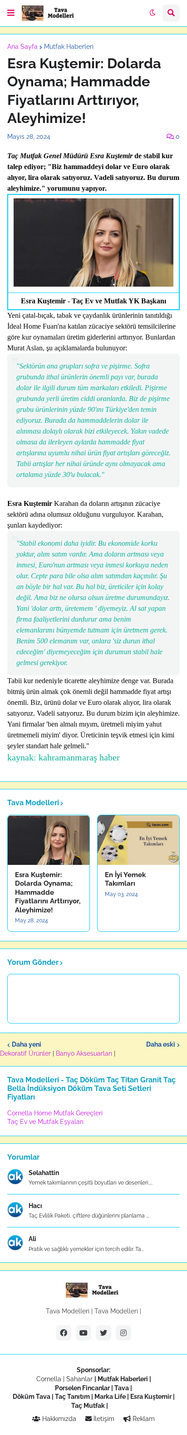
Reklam (143, 1418)
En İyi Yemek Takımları (125, 879)
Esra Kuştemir (151, 1396)
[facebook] (63, 1333)
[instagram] (123, 1333)
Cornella (48, 1379)
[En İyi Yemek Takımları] (138, 840)
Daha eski (160, 1044)
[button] (11, 13)
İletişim (103, 1418)
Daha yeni (26, 1044)
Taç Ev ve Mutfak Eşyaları (45, 1121)
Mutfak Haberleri (69, 46)
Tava (121, 1388)
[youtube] (83, 1333)
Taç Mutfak (88, 1405)
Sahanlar (79, 1379)
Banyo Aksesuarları (85, 1053)
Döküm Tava (31, 1396)
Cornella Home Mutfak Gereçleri (55, 1113)
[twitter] (103, 1333)
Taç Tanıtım (72, 1396)
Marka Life (110, 1396)
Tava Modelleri (116, 1311)
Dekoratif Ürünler (26, 1053)
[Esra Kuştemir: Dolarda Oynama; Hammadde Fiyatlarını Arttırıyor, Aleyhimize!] (48, 840)
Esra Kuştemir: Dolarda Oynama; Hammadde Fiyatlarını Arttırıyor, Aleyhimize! (47, 892)
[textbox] (93, 457)
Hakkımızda (58, 1418)
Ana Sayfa (22, 46)
